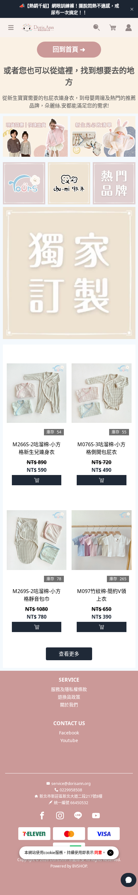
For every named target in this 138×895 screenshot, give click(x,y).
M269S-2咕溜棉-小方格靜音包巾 (37, 595)
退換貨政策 (69, 697)
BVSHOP (79, 866)
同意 (98, 852)
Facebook (69, 733)
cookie (49, 852)
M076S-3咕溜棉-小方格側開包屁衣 (101, 448)
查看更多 (69, 653)
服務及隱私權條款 (69, 689)
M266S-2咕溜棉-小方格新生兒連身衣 (37, 448)
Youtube (69, 740)
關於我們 (69, 704)
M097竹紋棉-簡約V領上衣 (101, 595)
